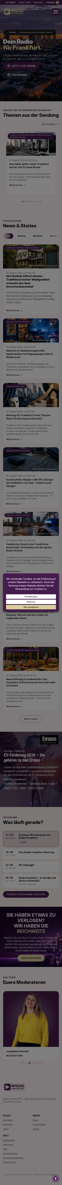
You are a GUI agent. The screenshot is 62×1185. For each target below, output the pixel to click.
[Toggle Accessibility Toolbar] (55, 1178)
